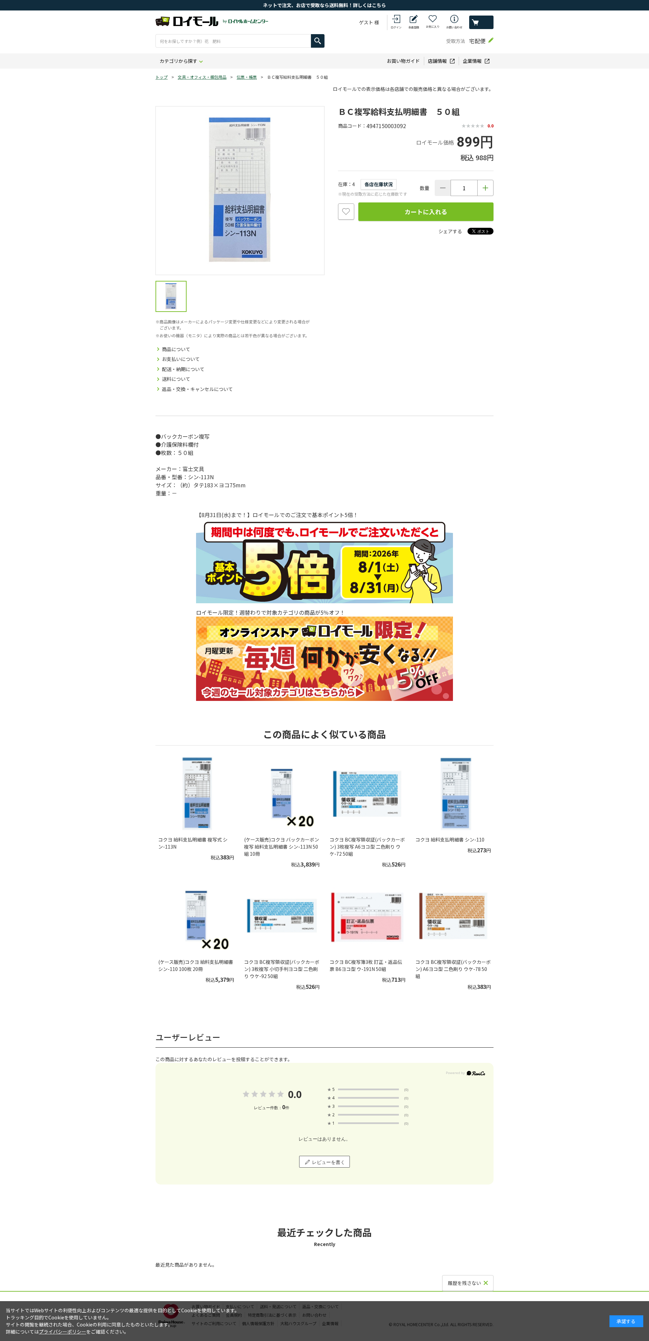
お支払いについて (181, 359)
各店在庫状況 (378, 184)
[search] (317, 41)
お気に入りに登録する (346, 211)
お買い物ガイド (403, 60)
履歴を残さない (464, 1282)
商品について (176, 349)
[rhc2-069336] (171, 296)
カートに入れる (426, 211)
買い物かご (481, 22)
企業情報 (472, 60)
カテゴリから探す (178, 60)
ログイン (396, 27)
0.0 (295, 1094)
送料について (176, 378)
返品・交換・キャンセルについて (197, 389)
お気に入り (432, 26)
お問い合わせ (454, 27)
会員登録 (413, 27)
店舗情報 (437, 60)
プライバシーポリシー (62, 1331)
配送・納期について (183, 369)
